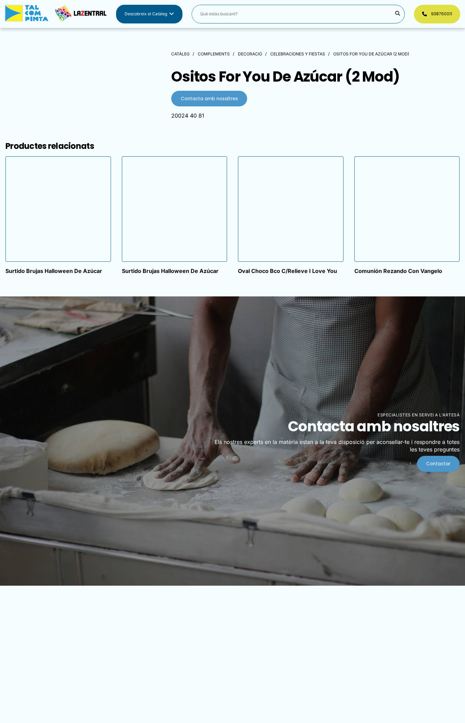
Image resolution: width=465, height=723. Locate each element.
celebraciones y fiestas (297, 53)
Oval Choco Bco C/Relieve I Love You (287, 271)
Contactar (438, 464)
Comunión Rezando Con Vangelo (398, 271)
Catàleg (180, 53)
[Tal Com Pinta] (56, 14)
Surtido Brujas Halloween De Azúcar (53, 271)
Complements (214, 53)
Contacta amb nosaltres (209, 99)
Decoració (250, 53)
